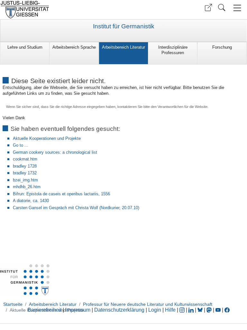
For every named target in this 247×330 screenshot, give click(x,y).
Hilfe (170, 310)
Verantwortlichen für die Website (182, 107)
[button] (208, 7)
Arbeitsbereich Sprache (74, 47)
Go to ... (20, 145)
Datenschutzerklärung (119, 310)
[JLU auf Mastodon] (209, 310)
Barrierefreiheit (44, 310)
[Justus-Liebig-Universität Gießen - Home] (61, 9)
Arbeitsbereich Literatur (123, 47)
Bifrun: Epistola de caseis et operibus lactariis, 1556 (61, 193)
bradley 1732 (25, 172)
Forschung (222, 47)
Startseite (13, 304)
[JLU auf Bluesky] (200, 310)
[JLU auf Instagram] (182, 310)
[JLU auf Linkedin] (191, 310)
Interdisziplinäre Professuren (173, 50)
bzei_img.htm (25, 180)
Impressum (77, 310)
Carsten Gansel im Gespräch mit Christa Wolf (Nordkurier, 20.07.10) (76, 207)
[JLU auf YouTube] (218, 310)
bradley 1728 (25, 166)
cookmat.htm (25, 159)
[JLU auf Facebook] (227, 310)
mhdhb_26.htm (27, 186)
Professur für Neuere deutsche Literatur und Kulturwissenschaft (147, 304)
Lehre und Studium (24, 47)
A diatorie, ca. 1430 (31, 200)
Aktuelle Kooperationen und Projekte (47, 138)
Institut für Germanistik (123, 26)
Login (155, 310)
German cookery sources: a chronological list (55, 152)
